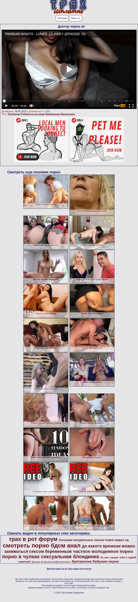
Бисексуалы (68, 114)
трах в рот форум (33, 539)
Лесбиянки (14, 114)
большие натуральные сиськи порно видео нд (94, 540)
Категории (62, 18)
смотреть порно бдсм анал (41, 545)
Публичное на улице (33, 114)
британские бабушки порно (95, 561)
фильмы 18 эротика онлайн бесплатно (51, 562)
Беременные (52, 114)
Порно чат (75, 18)
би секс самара (109, 557)
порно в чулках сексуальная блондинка (50, 556)
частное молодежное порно (103, 551)
